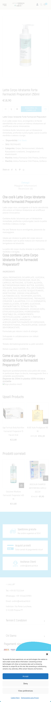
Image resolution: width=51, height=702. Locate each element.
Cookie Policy (15, 698)
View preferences (25, 690)
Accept (25, 676)
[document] (25, 351)
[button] (47, 654)
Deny (25, 683)
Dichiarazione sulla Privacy (30, 698)
